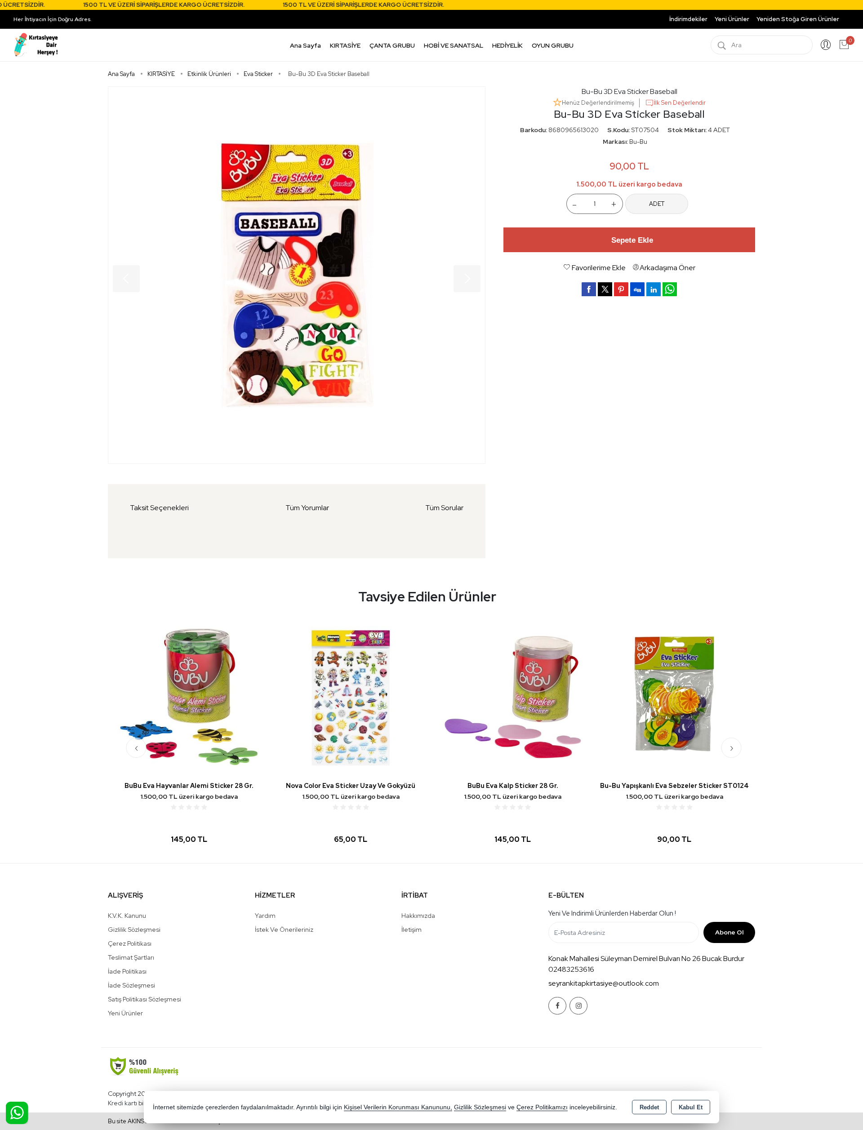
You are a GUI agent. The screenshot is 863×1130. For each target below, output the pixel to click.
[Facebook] (557, 1005)
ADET (656, 204)
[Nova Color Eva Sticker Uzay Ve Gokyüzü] (188, 697)
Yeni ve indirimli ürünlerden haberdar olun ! (612, 913)
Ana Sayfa (305, 45)
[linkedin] (653, 289)
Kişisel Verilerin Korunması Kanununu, (398, 1107)
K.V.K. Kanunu (127, 916)
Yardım (265, 916)
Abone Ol (729, 932)
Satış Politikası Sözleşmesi (144, 999)
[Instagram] (578, 1005)
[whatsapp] (670, 289)
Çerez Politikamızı (542, 1107)
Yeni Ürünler (125, 1013)
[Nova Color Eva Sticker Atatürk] (674, 697)
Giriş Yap (826, 45)
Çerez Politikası (129, 943)
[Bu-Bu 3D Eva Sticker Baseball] (296, 275)
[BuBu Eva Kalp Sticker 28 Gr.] (350, 697)
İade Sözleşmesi (131, 985)
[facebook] (589, 289)
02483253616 (571, 969)
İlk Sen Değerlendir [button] (680, 103)
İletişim (411, 929)
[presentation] (136, 748)
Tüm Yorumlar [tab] (307, 507)
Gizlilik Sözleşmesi (134, 929)
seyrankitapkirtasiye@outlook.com (603, 983)
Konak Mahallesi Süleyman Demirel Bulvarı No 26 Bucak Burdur (646, 958)
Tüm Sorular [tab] (444, 507)
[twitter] (605, 289)
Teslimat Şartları (131, 957)
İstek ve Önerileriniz (284, 929)
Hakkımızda (418, 916)
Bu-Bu (638, 142)
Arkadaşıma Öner (667, 267)
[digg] (637, 289)
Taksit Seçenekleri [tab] (159, 507)
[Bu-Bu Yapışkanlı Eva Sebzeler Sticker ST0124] (512, 697)
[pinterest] (621, 289)
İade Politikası (127, 971)
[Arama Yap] (721, 45)
